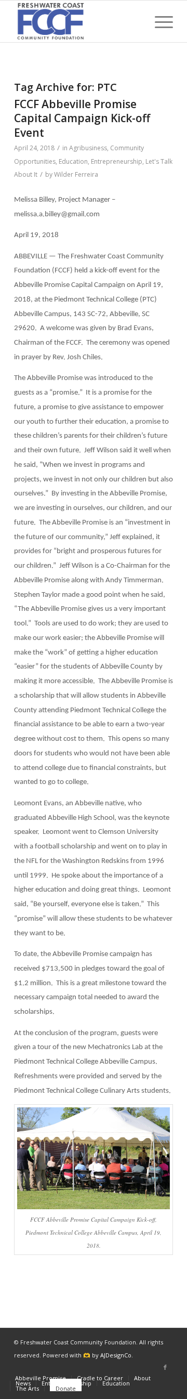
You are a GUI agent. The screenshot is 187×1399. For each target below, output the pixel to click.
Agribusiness (88, 147)
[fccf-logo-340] (77, 21)
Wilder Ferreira (76, 174)
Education (73, 161)
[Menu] (158, 21)
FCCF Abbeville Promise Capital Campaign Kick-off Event (82, 118)
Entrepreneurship (116, 161)
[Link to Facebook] (165, 1367)
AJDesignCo (115, 1355)
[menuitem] (158, 21)
